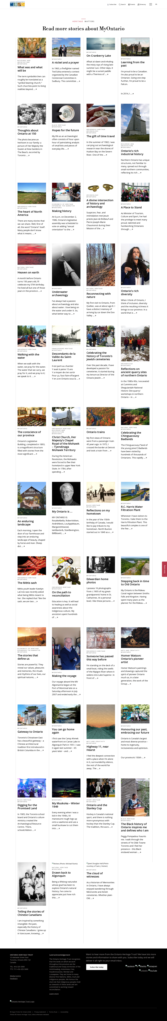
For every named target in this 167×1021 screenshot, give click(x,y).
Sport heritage (94, 800)
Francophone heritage (62, 348)
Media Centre (15, 976)
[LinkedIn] (143, 970)
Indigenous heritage (96, 129)
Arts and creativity (130, 650)
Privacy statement (40, 1012)
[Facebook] (130, 966)
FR (156, 4)
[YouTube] (152, 970)
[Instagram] (152, 966)
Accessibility (64, 1012)
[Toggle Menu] (150, 4)
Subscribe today (96, 967)
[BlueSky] (142, 966)
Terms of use (53, 1012)
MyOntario (22, 64)
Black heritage (59, 125)
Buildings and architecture (24, 61)
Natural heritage (26, 267)
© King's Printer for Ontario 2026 (20, 1012)
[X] (136, 966)
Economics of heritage (62, 204)
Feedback (14, 978)
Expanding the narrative (63, 206)
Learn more (54, 994)
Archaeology (92, 131)
